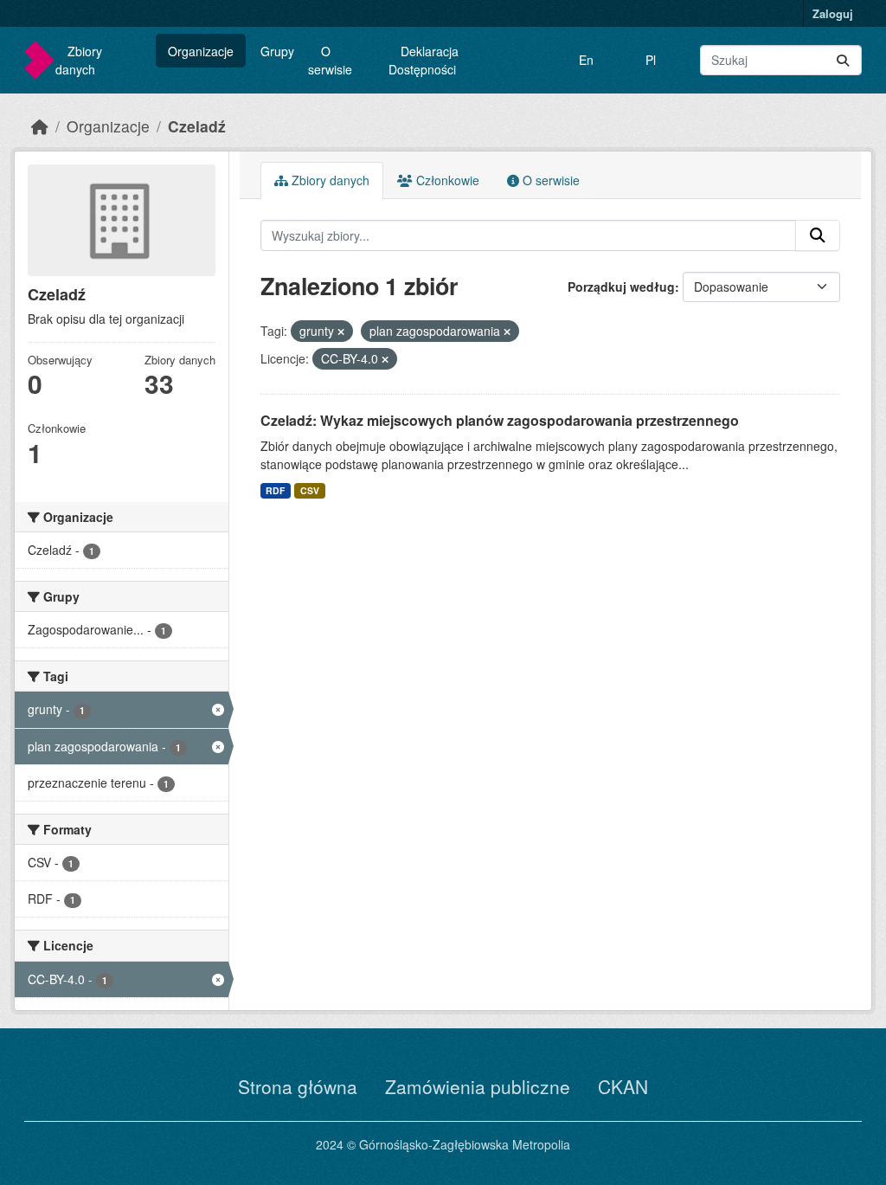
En (586, 59)
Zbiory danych (78, 60)
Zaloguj (832, 13)
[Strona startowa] (39, 126)
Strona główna (297, 1086)
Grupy (277, 51)
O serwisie (330, 60)
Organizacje (201, 51)
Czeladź (197, 126)
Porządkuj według (621, 286)
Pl (650, 59)
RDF (275, 490)
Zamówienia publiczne (477, 1086)
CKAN (623, 1086)
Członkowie (446, 180)
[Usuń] (340, 331)
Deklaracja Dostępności (423, 60)
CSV (309, 490)
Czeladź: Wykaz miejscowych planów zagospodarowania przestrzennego (499, 420)
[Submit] (842, 60)
